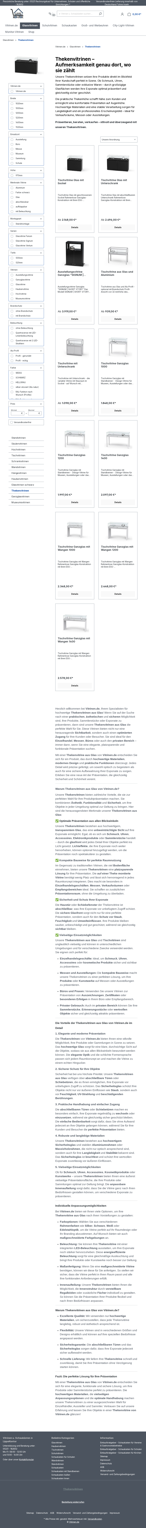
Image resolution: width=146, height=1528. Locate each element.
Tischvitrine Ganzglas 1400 (115, 457)
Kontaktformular (26, 1459)
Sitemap (104, 1456)
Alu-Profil (14, 350)
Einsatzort (15, 134)
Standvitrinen (18, 437)
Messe (19, 149)
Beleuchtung (16, 323)
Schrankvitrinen (20, 461)
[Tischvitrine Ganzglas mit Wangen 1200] (118, 528)
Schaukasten (57, 1467)
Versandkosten (95, 1519)
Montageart (15, 218)
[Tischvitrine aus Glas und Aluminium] (118, 253)
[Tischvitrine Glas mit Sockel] (75, 162)
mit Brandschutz (23, 315)
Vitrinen (14, 270)
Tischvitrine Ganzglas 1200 (71, 457)
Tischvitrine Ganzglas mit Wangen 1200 (117, 548)
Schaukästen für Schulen (63, 1457)
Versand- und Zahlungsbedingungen (117, 1474)
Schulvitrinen (57, 1453)
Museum (20, 153)
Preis (12, 404)
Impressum (105, 1460)
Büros (64, 991)
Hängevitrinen (19, 473)
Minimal (17, 412)
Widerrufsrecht (107, 1470)
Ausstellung (21, 139)
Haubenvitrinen (19, 478)
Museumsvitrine (23, 298)
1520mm (19, 127)
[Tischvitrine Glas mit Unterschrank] (118, 162)
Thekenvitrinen (20, 490)
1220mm (19, 117)
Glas (18, 197)
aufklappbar (21, 206)
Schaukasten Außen (60, 1475)
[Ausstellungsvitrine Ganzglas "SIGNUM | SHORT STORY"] (75, 253)
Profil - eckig (22, 360)
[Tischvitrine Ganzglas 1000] (118, 345)
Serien (13, 231)
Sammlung (20, 158)
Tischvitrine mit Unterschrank (68, 365)
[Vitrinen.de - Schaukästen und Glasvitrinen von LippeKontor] (17, 13)
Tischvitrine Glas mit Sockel (71, 182)
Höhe (13, 170)
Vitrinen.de (15, 86)
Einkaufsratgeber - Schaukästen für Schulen (121, 1449)
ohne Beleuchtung (24, 328)
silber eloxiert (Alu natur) (27, 387)
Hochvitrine (21, 294)
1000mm (19, 108)
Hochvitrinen (18, 449)
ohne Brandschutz (24, 311)
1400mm (19, 122)
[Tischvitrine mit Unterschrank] (75, 345)
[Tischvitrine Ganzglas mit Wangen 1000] (75, 528)
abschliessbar (22, 202)
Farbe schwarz (23, 192)
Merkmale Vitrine (18, 182)
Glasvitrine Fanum (24, 236)
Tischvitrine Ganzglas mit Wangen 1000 (74, 548)
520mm (19, 262)
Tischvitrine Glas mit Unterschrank (114, 182)
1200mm (19, 113)
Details (74, 227)
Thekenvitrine (121, 1410)
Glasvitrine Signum (24, 241)
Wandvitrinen (18, 467)
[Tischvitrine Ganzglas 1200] (75, 437)
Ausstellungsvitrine (24, 275)
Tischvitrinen (18, 455)
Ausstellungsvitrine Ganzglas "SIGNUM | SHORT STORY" (70, 273)
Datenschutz (106, 1463)
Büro (18, 144)
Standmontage (22, 224)
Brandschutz (16, 306)
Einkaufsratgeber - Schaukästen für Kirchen (120, 1453)
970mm (19, 175)
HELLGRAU (21, 382)
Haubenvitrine (22, 289)
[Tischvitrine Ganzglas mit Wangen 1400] (75, 620)
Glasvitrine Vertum (24, 245)
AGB (102, 1467)
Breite (13, 98)
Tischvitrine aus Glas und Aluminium (117, 273)
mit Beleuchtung (23, 211)
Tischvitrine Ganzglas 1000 (115, 365)
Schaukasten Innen (60, 1478)
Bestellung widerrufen (73, 1502)
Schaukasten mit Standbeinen (65, 1471)
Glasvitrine (20, 284)
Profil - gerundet (23, 356)
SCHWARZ (21, 377)
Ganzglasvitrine (23, 279)
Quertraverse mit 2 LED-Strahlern (27, 342)
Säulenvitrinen (19, 443)
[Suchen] (100, 14)
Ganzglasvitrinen (20, 496)
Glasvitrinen (56, 1442)
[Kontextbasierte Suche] (52, 14)
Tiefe (13, 252)
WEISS (19, 373)
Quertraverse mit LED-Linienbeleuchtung (26, 334)
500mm (19, 258)
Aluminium (20, 187)
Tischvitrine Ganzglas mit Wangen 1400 (74, 640)
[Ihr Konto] (122, 14)
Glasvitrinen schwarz (22, 484)
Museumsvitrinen (20, 502)
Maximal (34, 412)
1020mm (19, 103)
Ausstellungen (101, 115)
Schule (19, 163)
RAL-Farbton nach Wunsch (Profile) (24, 393)
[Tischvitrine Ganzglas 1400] (118, 437)
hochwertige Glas (72, 1046)
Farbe (13, 367)
